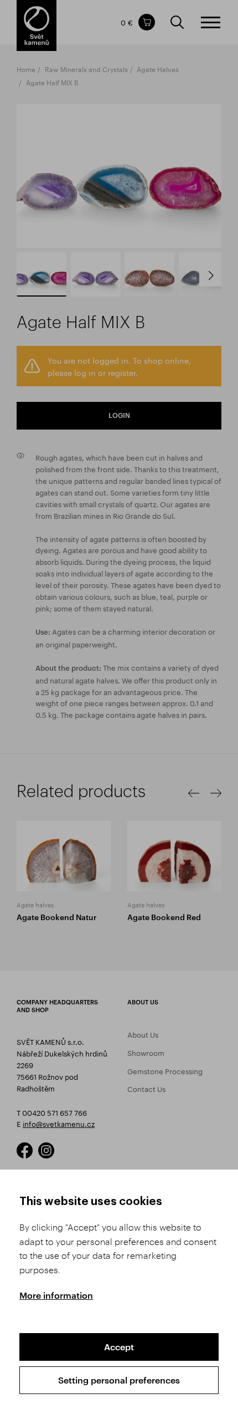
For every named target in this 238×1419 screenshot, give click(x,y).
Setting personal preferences (119, 1380)
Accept (119, 1346)
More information (56, 1295)
